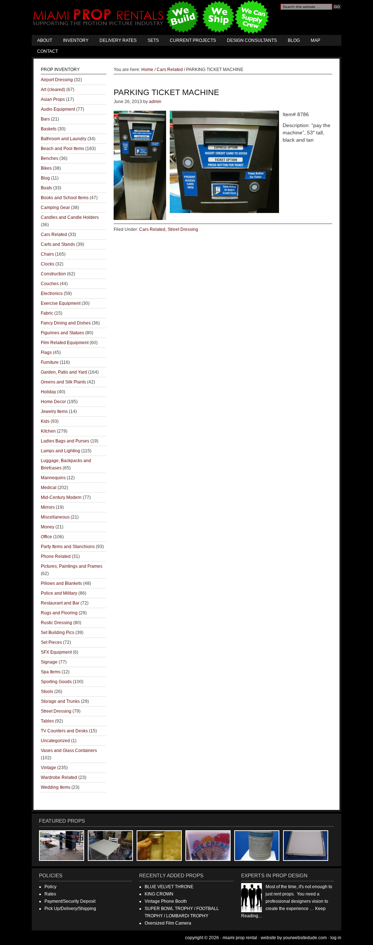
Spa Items (50, 671)
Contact (47, 51)
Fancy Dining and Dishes (66, 323)
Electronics (52, 293)
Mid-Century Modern (61, 497)
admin (155, 101)
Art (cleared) (53, 89)
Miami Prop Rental (152, 17)
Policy (50, 886)
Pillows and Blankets (61, 583)
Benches (49, 158)
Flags (46, 352)
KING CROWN (159, 894)
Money (47, 526)
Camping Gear (55, 207)
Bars (45, 119)
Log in (335, 937)
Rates (50, 894)
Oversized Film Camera (168, 923)
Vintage (48, 767)
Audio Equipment (58, 109)
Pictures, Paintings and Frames (71, 566)
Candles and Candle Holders (70, 217)
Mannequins (53, 477)
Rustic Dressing (56, 622)
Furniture (50, 362)
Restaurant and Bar (60, 603)
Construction (53, 273)
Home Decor (53, 401)
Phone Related (56, 556)
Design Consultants (252, 40)
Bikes (46, 168)
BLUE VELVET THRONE (169, 886)
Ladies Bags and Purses (65, 441)
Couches (50, 283)
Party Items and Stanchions (68, 546)
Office (46, 536)
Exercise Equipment (61, 303)
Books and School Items (65, 197)
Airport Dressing (57, 79)
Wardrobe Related (59, 777)
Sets (153, 40)
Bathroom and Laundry (63, 138)
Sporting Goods (56, 681)
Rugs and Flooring (59, 612)
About (44, 40)
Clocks (47, 264)
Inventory (76, 40)
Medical (48, 487)
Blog (294, 40)
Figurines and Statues (62, 332)
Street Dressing (183, 229)
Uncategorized (55, 740)
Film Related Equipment (65, 342)
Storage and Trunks (60, 701)
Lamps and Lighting (60, 450)
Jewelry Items (54, 411)
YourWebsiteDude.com (305, 937)
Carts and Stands (58, 244)
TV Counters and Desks (64, 730)
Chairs (47, 254)
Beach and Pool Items (62, 148)
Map (315, 40)
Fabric (47, 313)
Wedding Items (55, 787)
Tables (47, 721)
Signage (49, 662)
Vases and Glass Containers (69, 750)
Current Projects (193, 40)
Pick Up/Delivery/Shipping (70, 908)
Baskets (48, 128)
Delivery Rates (118, 40)
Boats (46, 187)
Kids (45, 421)
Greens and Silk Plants (63, 382)
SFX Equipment (56, 652)
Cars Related (152, 229)
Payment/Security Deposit (69, 901)
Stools (47, 691)
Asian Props (53, 99)
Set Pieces (51, 642)
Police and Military (59, 593)
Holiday (48, 391)
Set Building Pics (57, 632)
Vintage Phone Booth (166, 901)
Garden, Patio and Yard (64, 372)
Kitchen (48, 431)
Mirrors (48, 507)
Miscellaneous (55, 517)
